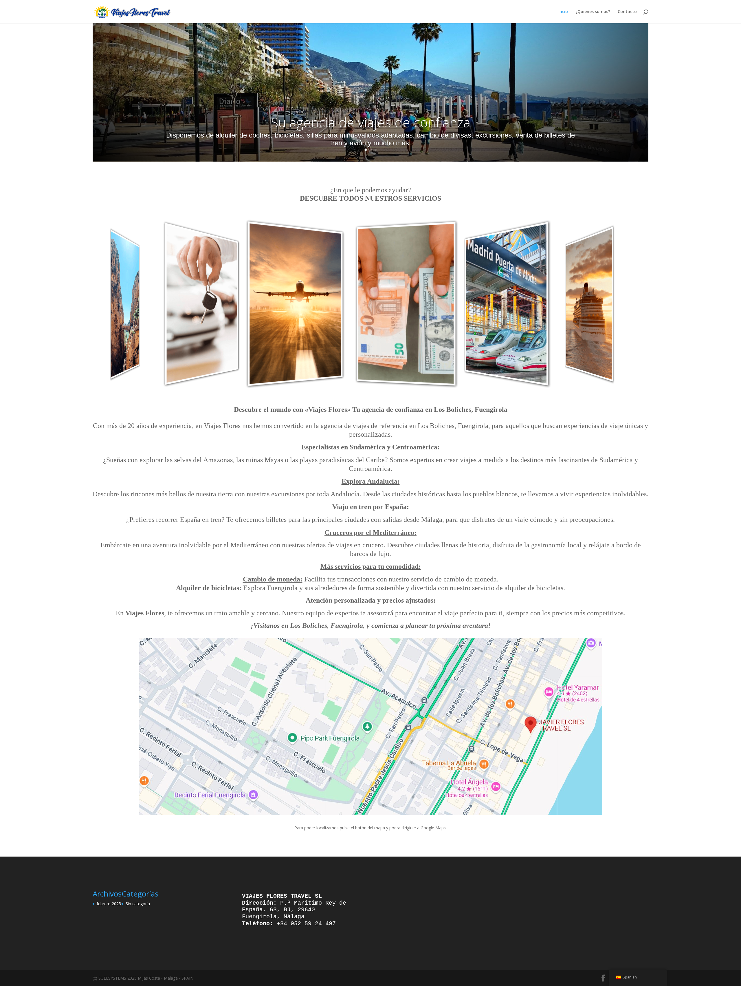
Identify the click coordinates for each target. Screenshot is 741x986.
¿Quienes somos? (592, 12)
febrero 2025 (109, 903)
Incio (563, 12)
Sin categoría (138, 903)
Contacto (627, 12)
